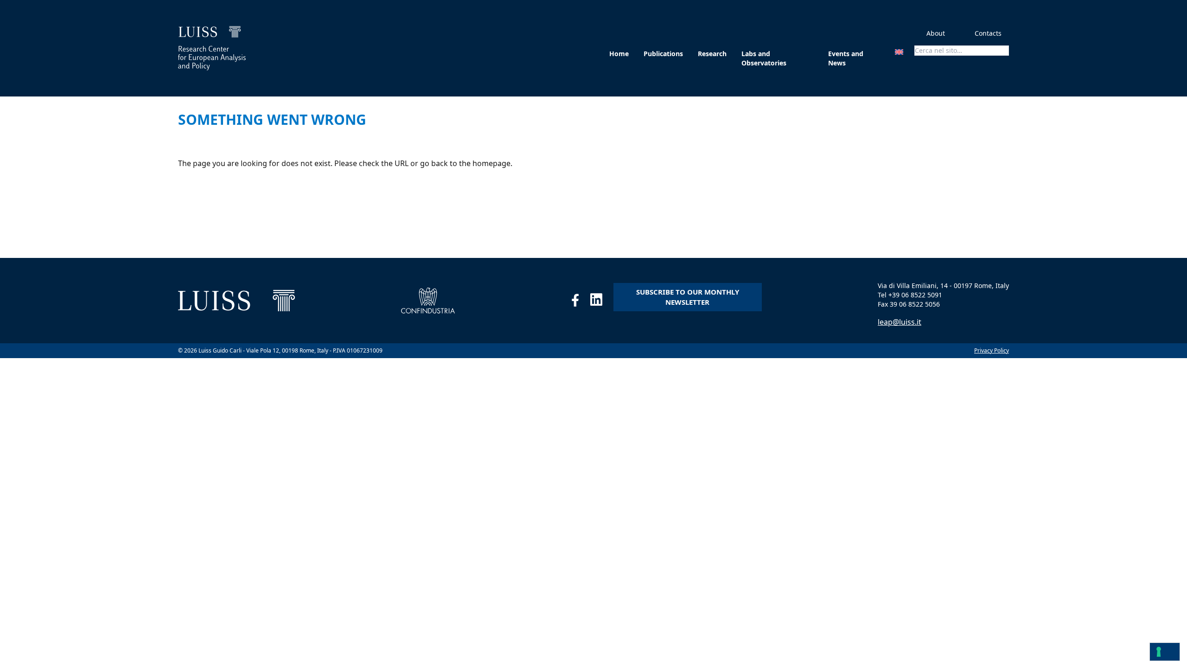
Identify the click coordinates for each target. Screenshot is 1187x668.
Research (712, 53)
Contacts (988, 33)
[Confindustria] (428, 300)
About (935, 33)
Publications (663, 53)
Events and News (845, 58)
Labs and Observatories (763, 58)
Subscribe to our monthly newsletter (687, 297)
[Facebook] (580, 302)
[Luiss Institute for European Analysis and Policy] (212, 48)
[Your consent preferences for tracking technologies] (1165, 652)
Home (619, 53)
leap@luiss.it (899, 322)
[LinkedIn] (601, 302)
